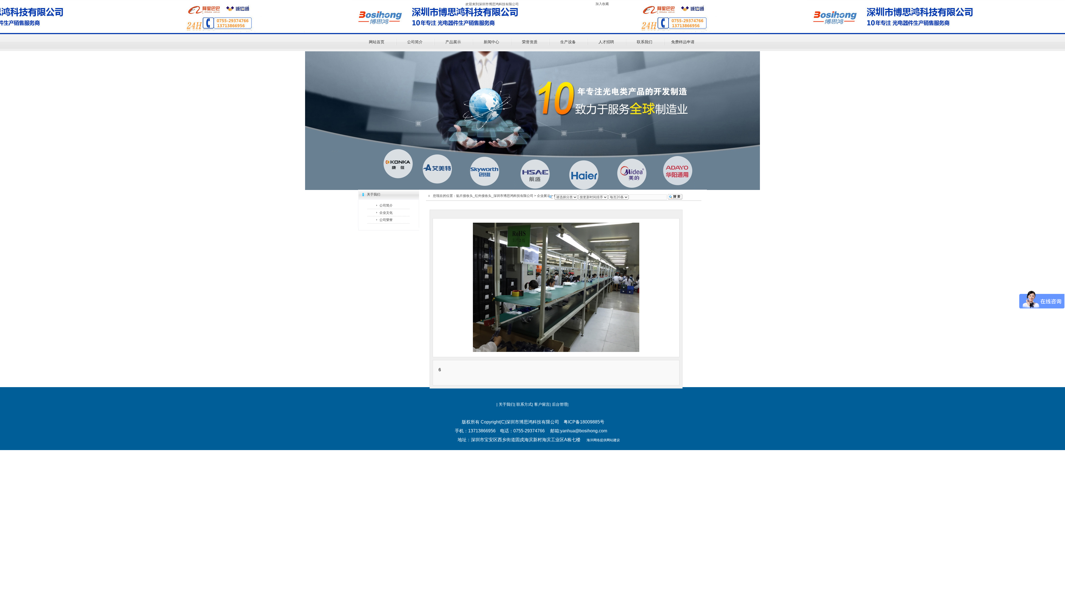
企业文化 (386, 213)
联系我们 (644, 42)
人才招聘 (606, 42)
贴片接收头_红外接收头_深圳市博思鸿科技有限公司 (494, 196)
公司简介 (415, 42)
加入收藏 (602, 4)
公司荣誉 (386, 220)
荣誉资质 (529, 42)
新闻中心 (491, 42)
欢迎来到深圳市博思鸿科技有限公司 (455, 4)
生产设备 (568, 42)
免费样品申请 (682, 42)
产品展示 (453, 42)
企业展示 (543, 196)
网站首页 (376, 42)
